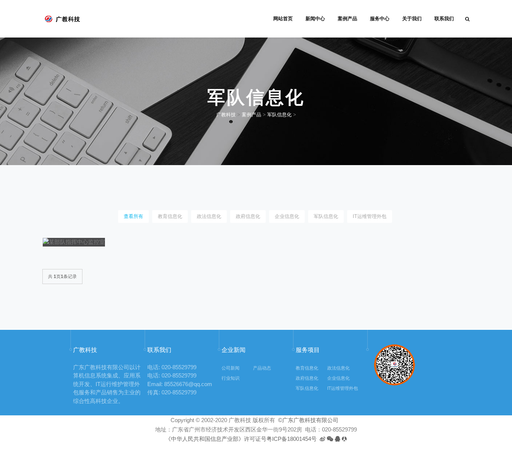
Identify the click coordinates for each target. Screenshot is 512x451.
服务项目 (308, 350)
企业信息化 (287, 216)
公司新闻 (231, 368)
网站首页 (283, 18)
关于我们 (412, 18)
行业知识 (231, 378)
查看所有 (133, 216)
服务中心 (379, 18)
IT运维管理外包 (369, 216)
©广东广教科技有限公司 (307, 420)
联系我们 (444, 18)
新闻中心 (315, 18)
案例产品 (347, 18)
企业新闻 (234, 350)
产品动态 (262, 368)
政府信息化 (248, 216)
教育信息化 (170, 216)
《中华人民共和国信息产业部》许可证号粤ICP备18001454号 (241, 439)
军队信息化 (279, 114)
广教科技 (226, 114)
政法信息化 (209, 216)
